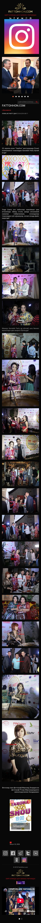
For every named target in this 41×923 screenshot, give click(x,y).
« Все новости (6, 110)
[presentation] (12, 802)
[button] (19, 919)
